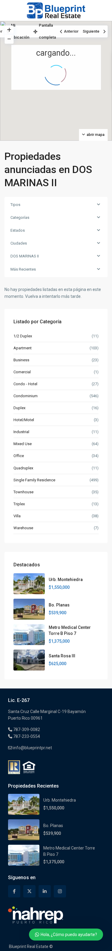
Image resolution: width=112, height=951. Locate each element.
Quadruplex (23, 468)
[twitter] (29, 891)
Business (21, 360)
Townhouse (23, 492)
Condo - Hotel (25, 384)
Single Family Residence (34, 480)
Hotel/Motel (23, 420)
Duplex (19, 408)
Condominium (25, 396)
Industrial (21, 432)
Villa (17, 516)
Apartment (22, 348)
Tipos (15, 204)
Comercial (22, 372)
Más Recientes (23, 269)
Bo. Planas (59, 605)
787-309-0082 (26, 729)
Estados (17, 230)
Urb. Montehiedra (66, 579)
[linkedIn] (45, 891)
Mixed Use (22, 444)
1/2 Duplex (22, 336)
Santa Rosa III (62, 655)
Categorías (19, 217)
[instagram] (60, 891)
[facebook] (14, 891)
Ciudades (18, 243)
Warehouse (23, 528)
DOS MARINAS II (24, 256)
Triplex (19, 504)
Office (18, 455)
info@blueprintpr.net (32, 747)
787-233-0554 (26, 736)
